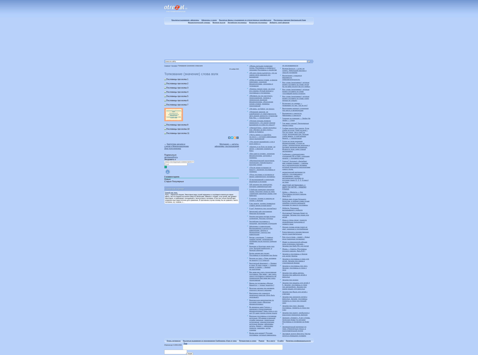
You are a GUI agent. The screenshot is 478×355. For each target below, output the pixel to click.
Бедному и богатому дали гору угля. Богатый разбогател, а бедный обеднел (261, 248)
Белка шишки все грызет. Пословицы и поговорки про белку (263, 254)
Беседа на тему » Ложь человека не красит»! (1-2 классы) (262, 259)
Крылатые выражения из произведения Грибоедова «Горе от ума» (210, 341)
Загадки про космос (290, 280)
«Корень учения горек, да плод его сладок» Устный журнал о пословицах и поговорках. (262, 91)
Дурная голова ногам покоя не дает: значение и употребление (295, 228)
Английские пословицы (237, 23)
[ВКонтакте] (229, 138)
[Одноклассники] (235, 138)
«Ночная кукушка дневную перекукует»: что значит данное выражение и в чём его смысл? (262, 123)
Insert (190, 354)
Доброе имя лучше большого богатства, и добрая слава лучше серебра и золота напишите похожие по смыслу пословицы (295, 202)
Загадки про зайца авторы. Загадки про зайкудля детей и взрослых (294, 275)
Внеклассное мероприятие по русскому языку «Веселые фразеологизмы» (261, 302)
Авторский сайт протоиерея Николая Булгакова (260, 212)
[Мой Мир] (237, 138)
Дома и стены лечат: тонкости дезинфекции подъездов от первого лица (294, 222)
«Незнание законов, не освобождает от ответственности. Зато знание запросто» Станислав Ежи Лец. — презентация (263, 115)
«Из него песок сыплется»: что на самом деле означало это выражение (263, 75)
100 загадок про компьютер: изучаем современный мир (260, 186)
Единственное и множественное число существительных (295, 233)
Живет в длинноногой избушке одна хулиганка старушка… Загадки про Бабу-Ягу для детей (295, 244)
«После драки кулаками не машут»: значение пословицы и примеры (262, 170)
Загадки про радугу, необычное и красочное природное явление (295, 314)
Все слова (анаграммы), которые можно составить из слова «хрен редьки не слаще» (295, 98)
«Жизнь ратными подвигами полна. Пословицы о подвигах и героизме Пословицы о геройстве (263, 68)
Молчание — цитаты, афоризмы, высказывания (227, 145)
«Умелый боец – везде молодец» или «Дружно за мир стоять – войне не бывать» (263, 130)
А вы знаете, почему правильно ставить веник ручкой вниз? (262, 204)
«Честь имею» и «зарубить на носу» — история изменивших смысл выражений (262, 137)
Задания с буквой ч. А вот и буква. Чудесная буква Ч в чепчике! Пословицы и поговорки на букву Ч (296, 321)
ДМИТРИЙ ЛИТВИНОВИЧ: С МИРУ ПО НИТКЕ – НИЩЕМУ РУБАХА (294, 187)
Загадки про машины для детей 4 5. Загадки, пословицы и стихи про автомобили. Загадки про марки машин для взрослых (296, 286)
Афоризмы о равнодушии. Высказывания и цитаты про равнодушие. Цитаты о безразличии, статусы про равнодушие (260, 230)
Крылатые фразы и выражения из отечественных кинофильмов (245, 20)
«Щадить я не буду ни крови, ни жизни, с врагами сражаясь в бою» (262, 149)
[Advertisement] (239, 42)
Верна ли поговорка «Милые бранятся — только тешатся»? (261, 284)
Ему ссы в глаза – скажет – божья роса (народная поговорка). (296, 238)
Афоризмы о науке (209, 20)
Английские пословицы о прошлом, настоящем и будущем (263, 222)
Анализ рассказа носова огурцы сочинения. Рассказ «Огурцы (262, 217)
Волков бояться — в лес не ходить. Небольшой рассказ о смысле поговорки (294, 71)
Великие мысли (219, 23)
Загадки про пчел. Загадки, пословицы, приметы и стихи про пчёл (295, 308)
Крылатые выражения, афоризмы (185, 20)
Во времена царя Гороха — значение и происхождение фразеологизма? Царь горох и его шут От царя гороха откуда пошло (263, 310)
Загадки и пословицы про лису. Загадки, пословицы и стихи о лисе (295, 268)
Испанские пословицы (258, 23)
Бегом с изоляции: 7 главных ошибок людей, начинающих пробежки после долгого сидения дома (263, 240)
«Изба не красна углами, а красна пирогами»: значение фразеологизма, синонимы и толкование (263, 83)
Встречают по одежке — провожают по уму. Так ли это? (295, 104)
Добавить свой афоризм (279, 23)
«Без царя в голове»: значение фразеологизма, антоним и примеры (262, 156)
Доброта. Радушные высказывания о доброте (292, 209)
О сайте (280, 341)
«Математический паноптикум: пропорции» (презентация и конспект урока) (262, 163)
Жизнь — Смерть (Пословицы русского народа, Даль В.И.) (294, 250)
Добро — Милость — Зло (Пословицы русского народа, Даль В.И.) (294, 194)
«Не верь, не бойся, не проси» (261, 109)
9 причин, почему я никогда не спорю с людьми (261, 199)
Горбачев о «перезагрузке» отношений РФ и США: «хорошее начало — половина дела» (296, 156)
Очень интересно (174, 341)
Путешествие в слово (247, 341)
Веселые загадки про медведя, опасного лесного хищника (262, 289)
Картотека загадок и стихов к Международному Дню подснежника (176, 146)
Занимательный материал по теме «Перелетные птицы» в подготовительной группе (294, 329)
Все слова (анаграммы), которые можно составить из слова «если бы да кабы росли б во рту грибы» (296, 84)
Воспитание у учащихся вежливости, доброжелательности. (292, 77)
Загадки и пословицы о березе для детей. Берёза (294, 255)
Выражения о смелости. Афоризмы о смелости (292, 114)
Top (185, 344)
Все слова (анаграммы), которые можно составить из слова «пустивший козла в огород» (295, 91)
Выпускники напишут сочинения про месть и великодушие (295, 109)
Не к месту (271, 341)
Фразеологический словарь (199, 23)
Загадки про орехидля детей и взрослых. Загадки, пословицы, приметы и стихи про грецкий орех (295, 300)
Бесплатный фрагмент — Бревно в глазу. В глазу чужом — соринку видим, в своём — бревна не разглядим (263, 266)
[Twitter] (232, 138)
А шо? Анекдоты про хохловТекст (263, 208)
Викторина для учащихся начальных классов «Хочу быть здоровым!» (262, 295)
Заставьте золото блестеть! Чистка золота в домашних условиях (296, 335)
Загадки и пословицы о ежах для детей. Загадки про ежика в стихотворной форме (295, 261)
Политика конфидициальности (298, 341)
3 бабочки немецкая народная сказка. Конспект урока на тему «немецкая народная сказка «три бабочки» (263, 193)
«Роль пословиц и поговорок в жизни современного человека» (262, 176)
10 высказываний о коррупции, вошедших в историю (261, 181)
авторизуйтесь (171, 157)
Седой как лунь (171, 193)
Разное (261, 341)
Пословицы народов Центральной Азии (290, 20)
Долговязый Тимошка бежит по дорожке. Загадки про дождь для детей (295, 215)
